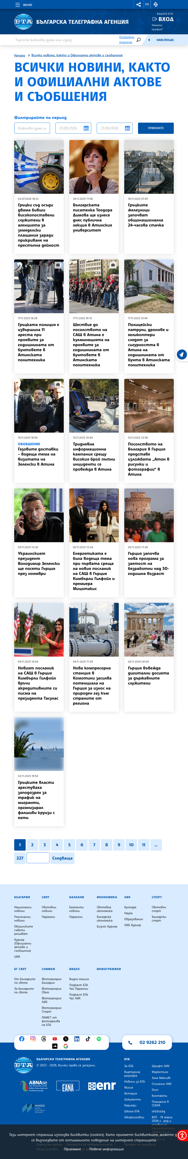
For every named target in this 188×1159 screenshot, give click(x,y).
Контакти (159, 1096)
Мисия (128, 1087)
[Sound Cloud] (55, 1046)
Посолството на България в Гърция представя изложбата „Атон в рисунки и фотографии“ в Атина (148, 459)
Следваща (62, 858)
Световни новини (49, 909)
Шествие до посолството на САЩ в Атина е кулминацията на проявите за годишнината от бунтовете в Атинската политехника (91, 344)
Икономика (107, 897)
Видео (74, 969)
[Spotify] (99, 1039)
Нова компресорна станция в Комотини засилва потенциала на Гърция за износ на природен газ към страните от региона (92, 686)
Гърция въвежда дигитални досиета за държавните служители (148, 676)
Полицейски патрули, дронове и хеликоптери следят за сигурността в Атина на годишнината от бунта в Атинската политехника (149, 344)
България (22, 897)
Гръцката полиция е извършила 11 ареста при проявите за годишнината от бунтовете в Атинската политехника (38, 342)
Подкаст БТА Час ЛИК (78, 996)
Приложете (156, 128)
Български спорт (159, 918)
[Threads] (44, 1039)
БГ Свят (20, 969)
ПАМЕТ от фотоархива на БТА (51, 1021)
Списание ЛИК (161, 1084)
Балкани (76, 897)
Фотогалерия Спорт (51, 1009)
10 (131, 844)
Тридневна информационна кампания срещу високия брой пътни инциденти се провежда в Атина (94, 457)
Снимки (48, 969)
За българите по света (24, 990)
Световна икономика (105, 909)
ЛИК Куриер (132, 925)
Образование (133, 919)
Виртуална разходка (132, 1074)
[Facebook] (22, 1039)
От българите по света (25, 981)
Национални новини (22, 909)
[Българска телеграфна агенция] (23, 1065)
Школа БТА (131, 1111)
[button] (139, 4)
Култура (130, 907)
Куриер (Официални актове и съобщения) (22, 945)
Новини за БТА (134, 1082)
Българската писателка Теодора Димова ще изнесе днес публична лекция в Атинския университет (92, 217)
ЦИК (17, 957)
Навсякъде (165, 40)
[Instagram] (33, 1039)
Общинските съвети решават (23, 930)
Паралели (48, 917)
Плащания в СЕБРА (160, 1103)
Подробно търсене (126, 39)
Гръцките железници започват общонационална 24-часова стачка (146, 215)
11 (143, 844)
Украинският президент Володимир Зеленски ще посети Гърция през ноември (39, 563)
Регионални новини (22, 918)
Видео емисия (79, 979)
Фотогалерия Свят (51, 990)
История (130, 1093)
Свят (46, 897)
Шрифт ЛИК (160, 1066)
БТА (127, 1059)
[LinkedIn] (77, 1039)
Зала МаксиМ (161, 1078)
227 (20, 858)
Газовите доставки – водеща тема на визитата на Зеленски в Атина (38, 454)
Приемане (72, 1149)
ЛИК (127, 897)
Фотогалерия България (51, 981)
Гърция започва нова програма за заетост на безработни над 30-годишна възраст (148, 563)
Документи (132, 1099)
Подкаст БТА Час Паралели (78, 987)
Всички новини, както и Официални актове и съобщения (77, 55)
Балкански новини (76, 909)
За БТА (128, 1066)
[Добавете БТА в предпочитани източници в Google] (66, 1046)
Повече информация (106, 1149)
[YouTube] (55, 1039)
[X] (66, 1039)
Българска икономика (105, 918)
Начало (19, 55)
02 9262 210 (152, 1042)
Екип (155, 1090)
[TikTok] (88, 1039)
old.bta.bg (158, 1111)
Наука (128, 913)
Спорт (157, 897)
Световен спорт (159, 909)
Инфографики (109, 969)
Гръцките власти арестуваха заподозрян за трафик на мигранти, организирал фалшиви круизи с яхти (36, 800)
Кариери (130, 1105)
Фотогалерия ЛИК (51, 1000)
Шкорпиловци (134, 1117)
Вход (166, 19)
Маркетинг (160, 1072)
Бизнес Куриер (107, 926)
